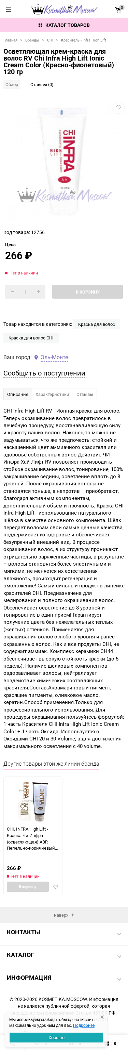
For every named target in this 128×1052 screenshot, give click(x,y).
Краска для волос (96, 324)
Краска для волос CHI (31, 338)
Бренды (32, 40)
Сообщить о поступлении (44, 373)
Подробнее (84, 1025)
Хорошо (56, 1037)
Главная (10, 40)
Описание (17, 394)
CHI (50, 40)
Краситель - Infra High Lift (83, 40)
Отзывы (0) (42, 84)
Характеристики (52, 394)
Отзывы (84, 394)
